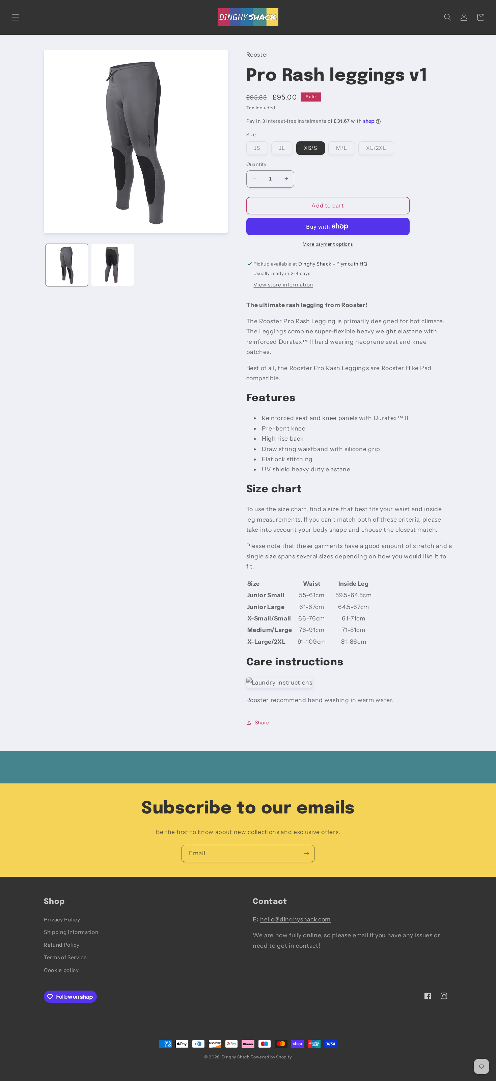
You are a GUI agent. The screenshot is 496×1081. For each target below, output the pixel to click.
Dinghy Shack (235, 1056)
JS (261, 149)
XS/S (310, 148)
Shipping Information (71, 932)
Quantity (256, 164)
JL (286, 149)
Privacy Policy (62, 919)
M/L (345, 149)
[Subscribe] (306, 853)
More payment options (328, 244)
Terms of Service (65, 957)
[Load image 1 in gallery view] (67, 265)
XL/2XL (380, 149)
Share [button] (262, 722)
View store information (283, 284)
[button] (15, 17)
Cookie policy (61, 970)
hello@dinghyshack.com (295, 919)
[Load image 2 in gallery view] (112, 265)
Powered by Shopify (271, 1056)
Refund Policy (62, 945)
